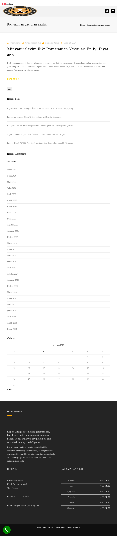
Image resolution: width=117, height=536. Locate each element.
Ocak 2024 (11, 317)
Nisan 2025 (11, 249)
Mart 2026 (11, 182)
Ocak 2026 (11, 194)
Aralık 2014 (12, 323)
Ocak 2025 (11, 268)
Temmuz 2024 (13, 280)
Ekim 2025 (11, 213)
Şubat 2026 (11, 188)
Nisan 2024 (11, 298)
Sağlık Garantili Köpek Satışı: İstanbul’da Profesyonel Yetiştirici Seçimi (36, 134)
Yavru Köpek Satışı (33, 43)
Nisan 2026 (11, 176)
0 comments (15, 43)
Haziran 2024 (12, 286)
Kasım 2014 (12, 329)
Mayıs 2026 (12, 170)
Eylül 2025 (11, 219)
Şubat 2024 (11, 311)
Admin (56, 43)
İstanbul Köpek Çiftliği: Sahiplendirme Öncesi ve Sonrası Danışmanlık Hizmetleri (40, 143)
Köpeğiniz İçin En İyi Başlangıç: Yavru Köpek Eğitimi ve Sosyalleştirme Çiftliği (40, 126)
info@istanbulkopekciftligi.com (26, 505)
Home (82, 25)
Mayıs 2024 (12, 292)
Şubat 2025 (11, 262)
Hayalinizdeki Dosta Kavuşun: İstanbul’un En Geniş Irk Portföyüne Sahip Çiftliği (40, 108)
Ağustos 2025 (12, 225)
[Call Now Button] (7, 530)
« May (9, 389)
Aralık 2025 (12, 200)
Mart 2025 (11, 255)
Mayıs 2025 (12, 243)
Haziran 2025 (12, 237)
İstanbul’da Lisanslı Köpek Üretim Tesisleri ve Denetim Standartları (34, 117)
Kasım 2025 (12, 206)
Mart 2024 (11, 305)
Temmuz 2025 (13, 231)
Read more (13, 79)
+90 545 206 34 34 (21, 497)
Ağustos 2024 (12, 274)
